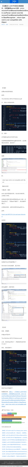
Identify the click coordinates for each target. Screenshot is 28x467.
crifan (7, 24)
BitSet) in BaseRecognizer (7, 415)
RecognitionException (7, 420)
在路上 (14, 1)
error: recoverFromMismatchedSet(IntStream (11, 419)
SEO (16, 463)
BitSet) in (14, 413)
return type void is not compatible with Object (11, 422)
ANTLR (3, 24)
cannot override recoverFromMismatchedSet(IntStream (13, 417)
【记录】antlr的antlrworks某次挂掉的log (11, 447)
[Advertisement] (14, 41)
